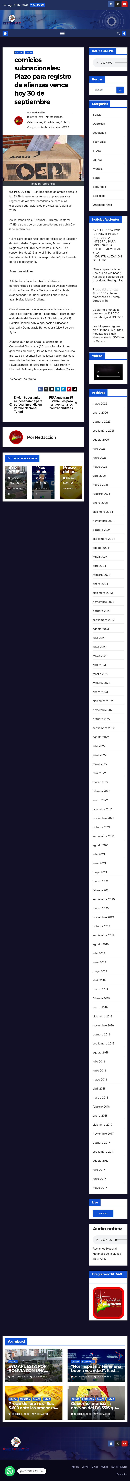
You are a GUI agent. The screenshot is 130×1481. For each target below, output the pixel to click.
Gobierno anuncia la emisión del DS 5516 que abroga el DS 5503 (108, 313)
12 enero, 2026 (83, 1414)
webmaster (15, 491)
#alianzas (56, 117)
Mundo (97, 168)
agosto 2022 (101, 737)
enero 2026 (100, 412)
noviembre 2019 (103, 917)
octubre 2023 (101, 611)
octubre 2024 (102, 529)
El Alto (97, 150)
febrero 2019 (101, 998)
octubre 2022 (101, 719)
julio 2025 (99, 448)
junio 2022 (99, 755)
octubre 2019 (101, 926)
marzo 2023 (101, 674)
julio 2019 (99, 953)
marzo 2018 (100, 1097)
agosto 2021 (101, 845)
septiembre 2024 (104, 538)
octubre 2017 (101, 1142)
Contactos (121, 1474)
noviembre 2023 (103, 602)
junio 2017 (99, 1178)
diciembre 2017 (103, 1124)
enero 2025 (100, 502)
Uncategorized (102, 204)
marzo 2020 (101, 908)
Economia (99, 141)
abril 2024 (99, 565)
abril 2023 (99, 665)
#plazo (65, 122)
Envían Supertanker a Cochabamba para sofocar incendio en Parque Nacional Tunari (28, 404)
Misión (75, 1466)
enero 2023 (100, 692)
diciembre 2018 (103, 1016)
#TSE (65, 127)
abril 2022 (99, 773)
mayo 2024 (100, 556)
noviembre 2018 (103, 1025)
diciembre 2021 (102, 809)
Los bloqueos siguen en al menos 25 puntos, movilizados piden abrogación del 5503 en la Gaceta (108, 333)
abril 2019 (99, 980)
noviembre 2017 (103, 1133)
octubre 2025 (101, 421)
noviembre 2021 (103, 818)
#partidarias (51, 122)
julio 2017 (99, 1169)
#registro (33, 127)
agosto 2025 (101, 439)
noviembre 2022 (103, 710)
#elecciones (34, 122)
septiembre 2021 (103, 836)
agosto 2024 (101, 547)
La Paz (29, 52)
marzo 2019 (100, 989)
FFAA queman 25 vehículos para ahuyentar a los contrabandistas (61, 403)
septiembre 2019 (103, 935)
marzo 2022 (101, 782)
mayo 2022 (100, 764)
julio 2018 (99, 1061)
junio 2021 (99, 863)
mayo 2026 (100, 403)
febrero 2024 (101, 574)
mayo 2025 (100, 466)
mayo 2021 (100, 872)
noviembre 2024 (103, 520)
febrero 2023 (101, 683)
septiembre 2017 (103, 1151)
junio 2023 (99, 647)
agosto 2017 (101, 1160)
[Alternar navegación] (62, 33)
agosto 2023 (101, 629)
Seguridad (99, 186)
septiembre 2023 (104, 620)
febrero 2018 (101, 1106)
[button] (118, 33)
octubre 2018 (101, 1034)
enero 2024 (100, 583)
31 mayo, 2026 (20, 1377)
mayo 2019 (100, 971)
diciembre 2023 (103, 593)
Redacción (38, 112)
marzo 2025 (101, 484)
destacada (99, 132)
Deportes (99, 123)
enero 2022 (100, 800)
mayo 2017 (100, 1187)
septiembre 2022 (104, 728)
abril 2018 (99, 1088)
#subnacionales (50, 127)
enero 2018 (100, 1115)
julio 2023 (99, 638)
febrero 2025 (101, 493)
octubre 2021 (101, 827)
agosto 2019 (101, 944)
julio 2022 (99, 746)
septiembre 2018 (103, 1043)
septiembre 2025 (104, 430)
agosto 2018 (101, 1052)
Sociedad (99, 195)
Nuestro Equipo (119, 1466)
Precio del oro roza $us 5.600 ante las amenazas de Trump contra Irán (32, 1408)
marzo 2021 (100, 881)
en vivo (103, 1213)
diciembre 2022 (103, 701)
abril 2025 (99, 475)
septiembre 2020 (104, 899)
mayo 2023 (100, 656)
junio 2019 (99, 962)
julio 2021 (99, 854)
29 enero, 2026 (83, 1377)
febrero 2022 (101, 791)
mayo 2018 (100, 1079)
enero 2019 (100, 1007)
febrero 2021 (101, 890)
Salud (96, 177)
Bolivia (19, 52)
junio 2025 (99, 457)
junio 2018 (99, 1070)
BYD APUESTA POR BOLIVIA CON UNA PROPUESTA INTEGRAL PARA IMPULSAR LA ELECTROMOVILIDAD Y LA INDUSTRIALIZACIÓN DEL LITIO (107, 245)
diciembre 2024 (103, 511)
